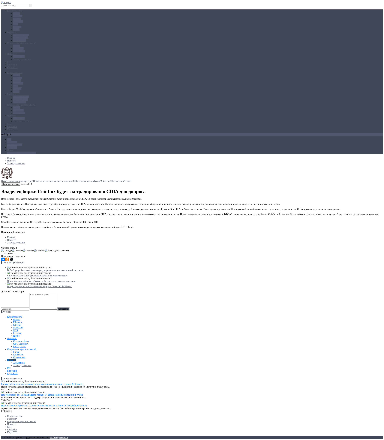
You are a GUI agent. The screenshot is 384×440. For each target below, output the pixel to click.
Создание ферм (21, 35)
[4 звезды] (39, 250)
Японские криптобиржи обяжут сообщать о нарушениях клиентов (41, 281)
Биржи (16, 46)
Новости (11, 54)
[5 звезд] (49, 250)
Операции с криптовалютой (21, 43)
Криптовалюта (14, 10)
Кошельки (18, 48)
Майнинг (12, 32)
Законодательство (22, 59)
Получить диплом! (10, 184)
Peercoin (17, 27)
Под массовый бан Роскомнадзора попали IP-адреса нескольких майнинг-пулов (42, 395)
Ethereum (17, 16)
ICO (9, 62)
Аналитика (19, 56)
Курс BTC (12, 67)
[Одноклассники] (7, 259)
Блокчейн (12, 64)
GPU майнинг (20, 37)
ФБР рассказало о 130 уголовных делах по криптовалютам (37, 275)
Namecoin (18, 21)
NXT (15, 24)
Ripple (16, 29)
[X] (11, 259)
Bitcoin (16, 13)
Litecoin (17, 19)
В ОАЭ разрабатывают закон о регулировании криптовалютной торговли (45, 270)
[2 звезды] (17, 250)
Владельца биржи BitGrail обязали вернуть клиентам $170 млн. (39, 286)
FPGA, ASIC (19, 40)
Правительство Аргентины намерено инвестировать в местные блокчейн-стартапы (44, 405)
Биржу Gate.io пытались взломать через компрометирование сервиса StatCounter (42, 384)
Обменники (19, 51)
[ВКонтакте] (3, 259)
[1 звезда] (6, 250)
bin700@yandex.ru (59, 437)
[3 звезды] (28, 250)
